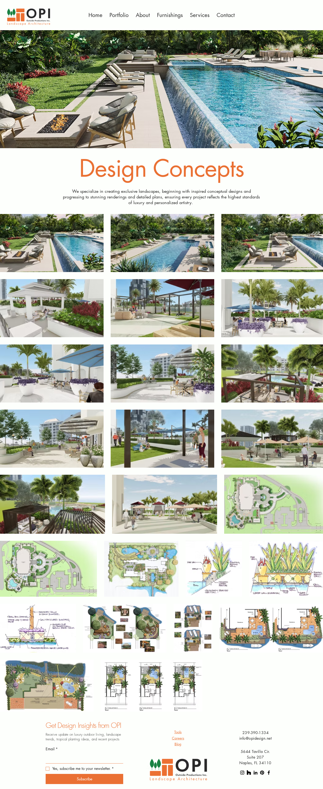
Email (52, 749)
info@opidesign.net (255, 738)
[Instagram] (242, 772)
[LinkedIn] (255, 772)
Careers (178, 738)
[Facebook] (268, 772)
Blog (178, 744)
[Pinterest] (262, 772)
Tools (178, 732)
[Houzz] (249, 772)
